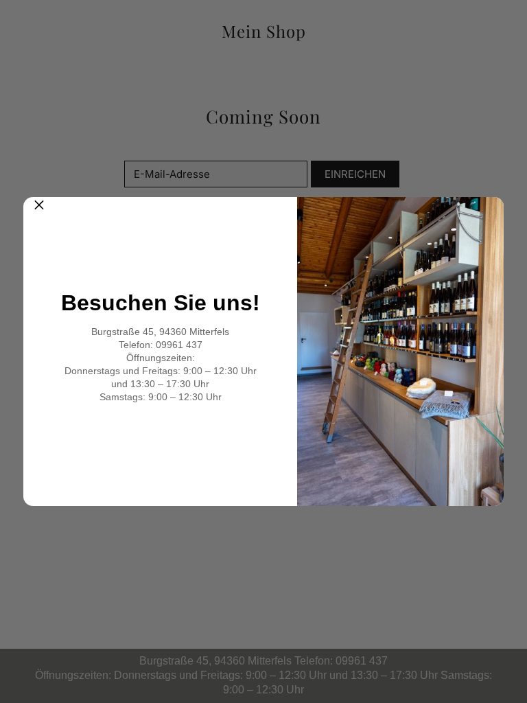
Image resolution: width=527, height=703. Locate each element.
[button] (39, 212)
